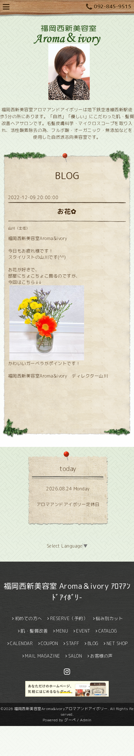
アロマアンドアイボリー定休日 (68, 504)
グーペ (70, 720)
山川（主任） (19, 228)
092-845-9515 (112, 6)
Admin (86, 720)
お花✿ (67, 211)
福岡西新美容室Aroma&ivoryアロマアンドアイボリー (61, 708)
